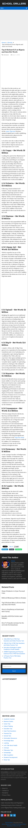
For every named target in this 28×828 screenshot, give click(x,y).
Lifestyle (6, 55)
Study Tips (7, 760)
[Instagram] (8, 815)
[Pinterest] (5, 815)
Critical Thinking (8, 726)
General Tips (7, 736)
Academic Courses (9, 719)
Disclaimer (5, 793)
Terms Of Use (17, 825)
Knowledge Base (9, 740)
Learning (6, 743)
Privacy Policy (6, 795)
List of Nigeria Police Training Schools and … (13, 807)
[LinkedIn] (11, 815)
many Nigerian (10, 131)
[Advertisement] (14, 25)
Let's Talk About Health (10, 745)
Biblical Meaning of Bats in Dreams (14, 598)
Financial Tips (8, 733)
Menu (2, 8)
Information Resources (10, 738)
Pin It (11, 546)
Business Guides (8, 721)
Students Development (10, 757)
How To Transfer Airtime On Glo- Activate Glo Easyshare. (13, 624)
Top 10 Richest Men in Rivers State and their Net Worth (13, 603)
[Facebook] (2, 815)
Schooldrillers (5, 772)
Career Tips (7, 724)
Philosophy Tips (8, 750)
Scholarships (7, 752)
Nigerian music (19, 437)
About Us (5, 788)
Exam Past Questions (10, 731)
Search (14, 671)
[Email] (14, 815)
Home (3, 824)
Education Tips (8, 728)
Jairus (13, 561)
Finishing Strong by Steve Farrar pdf (11, 805)
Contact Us (5, 790)
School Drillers (14, 3)
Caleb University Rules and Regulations (12, 803)
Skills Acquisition (8, 755)
